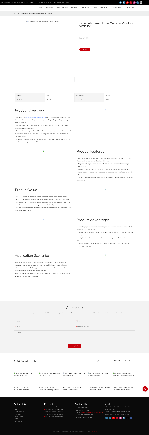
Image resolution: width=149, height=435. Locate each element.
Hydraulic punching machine (104, 361)
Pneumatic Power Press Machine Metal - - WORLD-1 (37, 13)
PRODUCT (117, 361)
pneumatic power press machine (35, 117)
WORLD (16, 13)
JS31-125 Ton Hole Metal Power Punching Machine (99, 389)
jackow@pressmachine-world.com (13, 2)
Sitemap (94, 431)
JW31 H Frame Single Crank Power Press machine (23, 389)
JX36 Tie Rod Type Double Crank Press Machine (72, 389)
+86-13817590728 (30, 2)
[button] (136, 8)
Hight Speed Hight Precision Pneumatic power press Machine (123, 389)
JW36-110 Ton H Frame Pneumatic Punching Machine (49, 389)
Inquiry (85, 49)
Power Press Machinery (128, 361)
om (92, 412)
